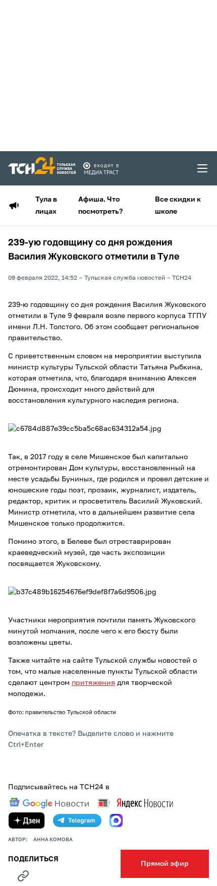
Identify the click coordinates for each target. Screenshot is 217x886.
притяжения (93, 682)
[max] (116, 820)
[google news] (49, 803)
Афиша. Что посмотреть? (100, 205)
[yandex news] (135, 803)
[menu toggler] (203, 168)
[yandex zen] (27, 820)
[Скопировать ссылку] (23, 876)
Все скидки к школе (178, 205)
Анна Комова (53, 839)
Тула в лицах (46, 205)
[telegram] (77, 820)
